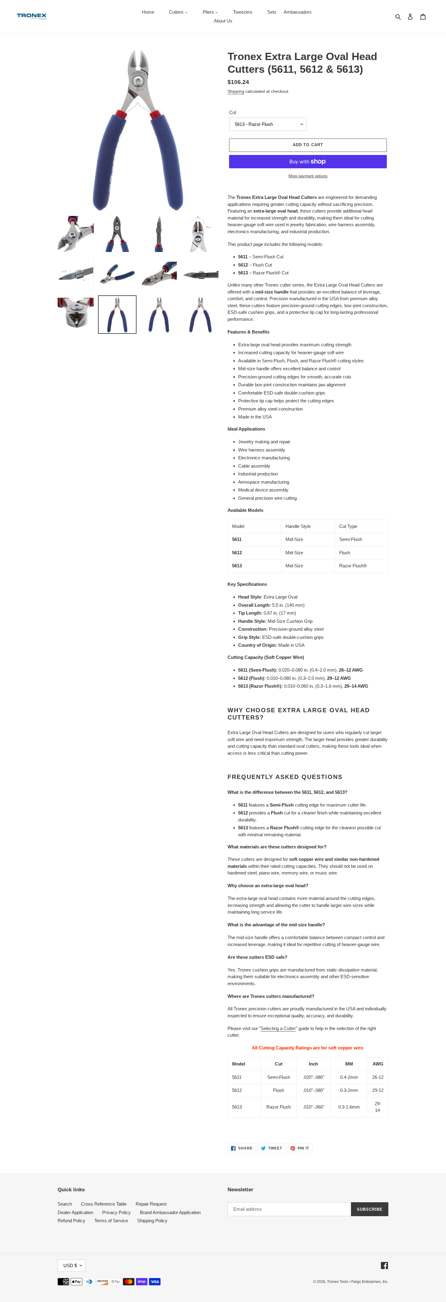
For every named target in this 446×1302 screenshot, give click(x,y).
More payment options (308, 176)
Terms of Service (111, 1220)
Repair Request (151, 1203)
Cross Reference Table (104, 1203)
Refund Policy (71, 1220)
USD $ (70, 1265)
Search (65, 1203)
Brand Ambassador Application (170, 1212)
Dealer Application (75, 1212)
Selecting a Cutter (278, 1028)
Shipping (236, 91)
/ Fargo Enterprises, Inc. (369, 1282)
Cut (232, 112)
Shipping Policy (152, 1220)
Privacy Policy (116, 1212)
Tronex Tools (337, 1282)
